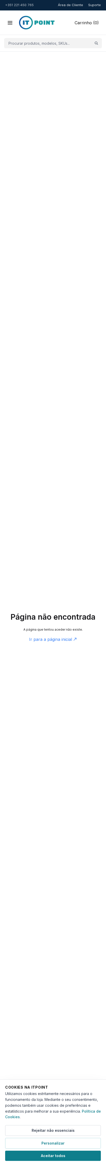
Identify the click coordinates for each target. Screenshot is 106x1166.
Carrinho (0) (87, 22)
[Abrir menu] (10, 23)
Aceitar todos (53, 1155)
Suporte (94, 5)
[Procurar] (96, 43)
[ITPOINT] (37, 23)
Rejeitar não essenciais (53, 1130)
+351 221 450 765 (19, 5)
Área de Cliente (70, 5)
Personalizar (53, 1143)
